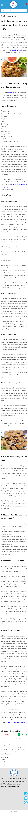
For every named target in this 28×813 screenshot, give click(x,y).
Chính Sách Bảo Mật (19, 748)
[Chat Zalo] (26, 802)
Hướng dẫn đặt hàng (5, 744)
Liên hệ (16, 744)
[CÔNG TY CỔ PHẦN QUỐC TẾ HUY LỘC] (13, 4)
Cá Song (3, 761)
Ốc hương (3, 765)
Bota (17, 811)
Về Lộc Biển (17, 742)
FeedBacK (17, 746)
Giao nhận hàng (4, 742)
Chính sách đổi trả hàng (6, 746)
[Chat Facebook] (26, 798)
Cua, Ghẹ (3, 759)
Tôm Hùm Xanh (4, 757)
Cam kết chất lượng (5, 748)
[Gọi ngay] (26, 794)
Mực (2, 763)
